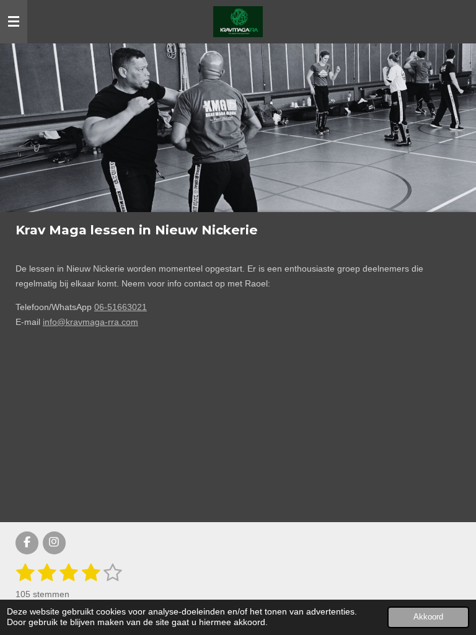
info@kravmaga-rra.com (90, 322)
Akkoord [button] (428, 617)
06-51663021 (120, 307)
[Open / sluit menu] (13, 21)
